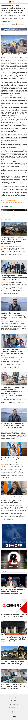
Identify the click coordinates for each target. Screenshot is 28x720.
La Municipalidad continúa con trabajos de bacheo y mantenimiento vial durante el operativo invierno (12, 390)
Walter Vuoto (20, 202)
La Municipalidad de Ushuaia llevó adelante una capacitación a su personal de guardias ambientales (13, 241)
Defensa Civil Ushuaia (10, 200)
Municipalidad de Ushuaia (6, 202)
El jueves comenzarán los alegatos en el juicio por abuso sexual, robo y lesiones (13, 686)
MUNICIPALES (4, 24)
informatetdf (21, 24)
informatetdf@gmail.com (14, 707)
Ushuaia (15, 202)
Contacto (14, 698)
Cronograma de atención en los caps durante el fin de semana (14, 615)
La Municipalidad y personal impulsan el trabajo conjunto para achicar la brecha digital (14, 278)
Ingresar (15, 700)
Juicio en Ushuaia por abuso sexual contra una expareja (12, 663)
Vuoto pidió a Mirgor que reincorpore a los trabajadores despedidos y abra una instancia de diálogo (13, 316)
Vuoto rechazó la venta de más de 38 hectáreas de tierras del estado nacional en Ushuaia (13, 425)
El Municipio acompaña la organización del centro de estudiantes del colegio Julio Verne (12, 352)
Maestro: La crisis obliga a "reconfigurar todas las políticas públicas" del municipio (13, 460)
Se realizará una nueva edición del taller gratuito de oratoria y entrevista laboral (13, 639)
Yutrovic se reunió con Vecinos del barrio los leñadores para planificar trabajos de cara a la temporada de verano (12, 500)
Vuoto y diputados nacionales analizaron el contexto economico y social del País (13, 591)
